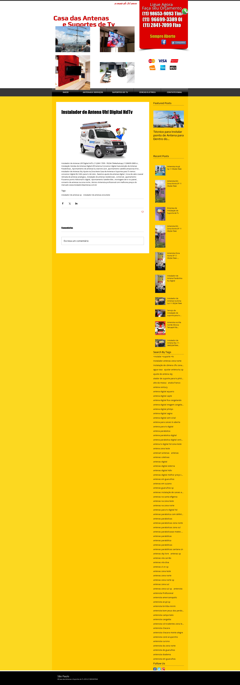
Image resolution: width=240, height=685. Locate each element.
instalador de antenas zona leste (96, 195)
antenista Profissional (163, 593)
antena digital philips (163, 409)
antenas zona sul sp (162, 588)
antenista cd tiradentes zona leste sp (168, 623)
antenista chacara (161, 628)
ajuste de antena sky (162, 374)
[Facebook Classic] (155, 669)
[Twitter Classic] (159, 669)
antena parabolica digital (165, 435)
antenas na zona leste (163, 501)
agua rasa (157, 369)
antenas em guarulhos (163, 479)
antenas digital (160, 461)
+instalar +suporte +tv (163, 356)
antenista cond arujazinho (165, 637)
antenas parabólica (162, 540)
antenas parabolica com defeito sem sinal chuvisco (168, 514)
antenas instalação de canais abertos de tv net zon (168, 492)
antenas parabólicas (162, 545)
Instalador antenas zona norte (167, 360)
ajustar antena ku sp (173, 369)
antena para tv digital (163, 426)
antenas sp (176, 553)
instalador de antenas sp (71, 195)
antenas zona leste (162, 571)
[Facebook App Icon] (163, 42)
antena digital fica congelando (167, 400)
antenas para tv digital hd (165, 509)
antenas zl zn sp (160, 566)
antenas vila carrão (162, 558)
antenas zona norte (162, 575)
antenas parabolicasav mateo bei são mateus (168, 531)
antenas (175, 453)
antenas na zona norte (163, 505)
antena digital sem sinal (164, 417)
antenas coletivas (161, 457)
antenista (178, 588)
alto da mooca (159, 382)
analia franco (174, 382)
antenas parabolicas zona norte (168, 523)
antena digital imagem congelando (168, 404)
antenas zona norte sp (163, 580)
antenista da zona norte (164, 645)
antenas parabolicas (162, 518)
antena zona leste (161, 448)
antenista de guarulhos (164, 650)
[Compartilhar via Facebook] (62, 203)
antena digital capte (162, 396)
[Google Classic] (163, 669)
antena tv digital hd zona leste (167, 444)
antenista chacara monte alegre (168, 632)
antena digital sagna (162, 413)
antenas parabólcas (162, 536)
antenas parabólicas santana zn (168, 549)
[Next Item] (179, 119)
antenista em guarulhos (164, 659)
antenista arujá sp (161, 602)
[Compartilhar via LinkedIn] (76, 203)
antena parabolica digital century (168, 439)
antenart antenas (161, 453)
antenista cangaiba (162, 619)
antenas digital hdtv (162, 470)
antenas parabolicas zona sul (167, 527)
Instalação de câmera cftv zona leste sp (168, 365)
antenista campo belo (163, 615)
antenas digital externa (164, 466)
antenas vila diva (161, 562)
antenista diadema (162, 654)
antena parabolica (161, 431)
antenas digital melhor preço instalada (168, 474)
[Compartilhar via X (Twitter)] (69, 203)
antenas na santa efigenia (165, 496)
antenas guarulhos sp (163, 488)
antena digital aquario (163, 391)
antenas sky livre (161, 553)
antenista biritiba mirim (164, 606)
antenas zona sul (161, 584)
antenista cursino (161, 641)
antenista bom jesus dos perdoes (168, 610)
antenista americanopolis (165, 597)
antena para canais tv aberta (166, 422)
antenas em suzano (162, 483)
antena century (160, 387)
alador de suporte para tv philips (168, 378)
